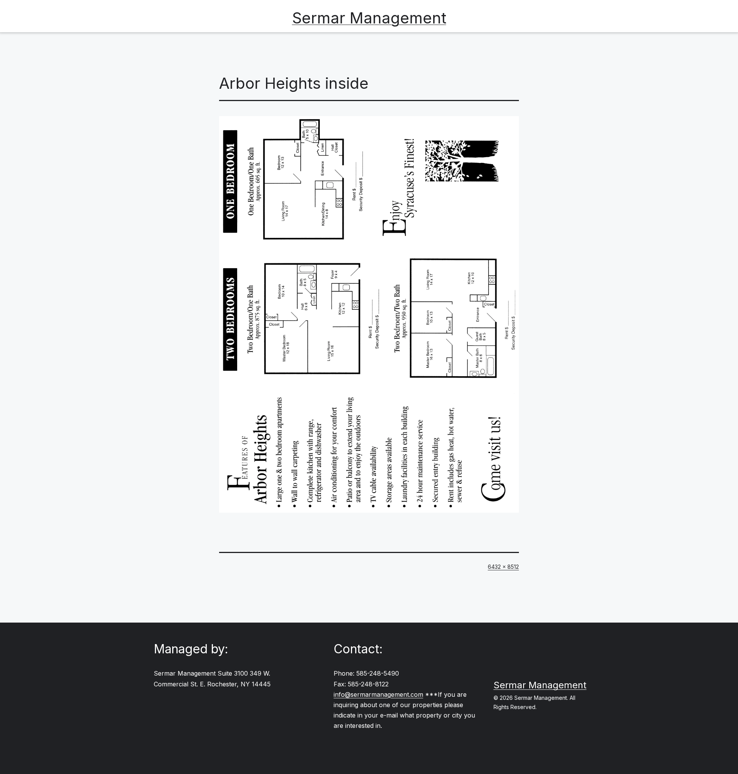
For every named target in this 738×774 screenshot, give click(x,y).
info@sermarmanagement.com (378, 694)
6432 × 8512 (503, 566)
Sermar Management (369, 17)
